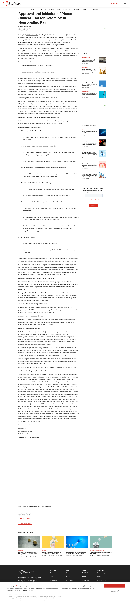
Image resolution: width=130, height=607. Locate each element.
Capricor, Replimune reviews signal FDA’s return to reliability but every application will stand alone (89, 154)
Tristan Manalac (85, 157)
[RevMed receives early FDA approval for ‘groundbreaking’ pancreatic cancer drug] (102, 70)
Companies (66, 9)
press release (33, 506)
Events (51, 9)
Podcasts (42, 9)
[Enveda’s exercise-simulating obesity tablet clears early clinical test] (53, 542)
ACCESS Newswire (32, 35)
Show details (10, 604)
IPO (82, 129)
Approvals (85, 67)
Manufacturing (86, 57)
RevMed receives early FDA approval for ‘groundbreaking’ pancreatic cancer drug (89, 71)
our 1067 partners (16, 585)
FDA (83, 150)
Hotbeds (77, 9)
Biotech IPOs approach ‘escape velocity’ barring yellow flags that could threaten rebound (89, 133)
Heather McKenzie (85, 87)
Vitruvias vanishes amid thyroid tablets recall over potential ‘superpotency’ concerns (89, 60)
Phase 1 (29, 518)
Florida (22, 518)
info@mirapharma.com (25, 431)
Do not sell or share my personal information (114, 590)
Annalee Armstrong (85, 73)
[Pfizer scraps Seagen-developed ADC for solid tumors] (101, 542)
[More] (35, 9)
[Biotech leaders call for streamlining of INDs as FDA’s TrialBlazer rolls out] (77, 542)
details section (58, 600)
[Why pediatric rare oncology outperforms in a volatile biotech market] (102, 164)
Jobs (58, 9)
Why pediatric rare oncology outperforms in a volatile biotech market (89, 165)
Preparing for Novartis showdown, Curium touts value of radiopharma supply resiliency (89, 143)
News (33, 9)
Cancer (84, 81)
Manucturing (85, 140)
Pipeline (20, 550)
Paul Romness (85, 168)
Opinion (84, 162)
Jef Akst (80, 555)
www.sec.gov (22, 416)
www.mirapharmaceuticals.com (67, 367)
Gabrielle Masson (85, 135)
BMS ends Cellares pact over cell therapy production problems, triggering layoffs (89, 94)
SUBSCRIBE (114, 3)
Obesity (44, 550)
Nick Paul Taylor (85, 63)
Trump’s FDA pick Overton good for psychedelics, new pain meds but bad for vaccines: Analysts (89, 175)
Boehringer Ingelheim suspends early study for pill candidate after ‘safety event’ (28, 553)
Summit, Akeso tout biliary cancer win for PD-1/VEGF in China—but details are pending (90, 84)
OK (114, 585)
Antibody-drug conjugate (97, 550)
